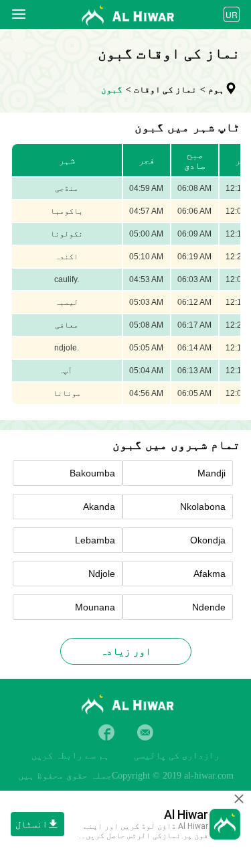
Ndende (209, 607)
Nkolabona (203, 506)
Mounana (95, 607)
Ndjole (101, 573)
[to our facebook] (106, 732)
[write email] (145, 732)
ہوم (216, 89)
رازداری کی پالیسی (177, 755)
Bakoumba (92, 473)
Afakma (209, 573)
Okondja (208, 540)
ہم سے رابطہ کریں (70, 755)
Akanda (99, 506)
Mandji (211, 473)
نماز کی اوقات (165, 89)
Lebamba (95, 540)
